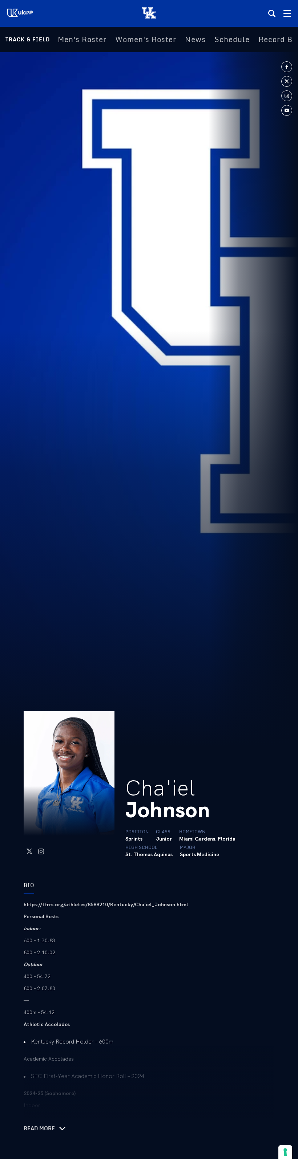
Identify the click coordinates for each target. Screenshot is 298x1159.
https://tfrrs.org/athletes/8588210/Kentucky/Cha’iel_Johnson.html (106, 904)
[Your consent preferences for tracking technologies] (285, 1152)
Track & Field (27, 39)
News (195, 39)
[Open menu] (287, 13)
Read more (39, 1128)
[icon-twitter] (286, 81)
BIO (29, 885)
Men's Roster (82, 39)
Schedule (232, 39)
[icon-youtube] (286, 110)
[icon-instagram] (286, 95)
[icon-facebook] (286, 66)
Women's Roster (145, 39)
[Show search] (272, 13)
